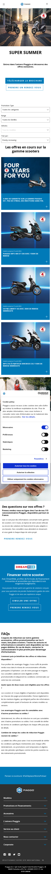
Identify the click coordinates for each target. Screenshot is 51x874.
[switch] (45, 434)
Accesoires (9, 813)
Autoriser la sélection (25, 472)
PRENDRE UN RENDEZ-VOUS (24, 87)
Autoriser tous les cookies (25, 466)
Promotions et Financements (17, 806)
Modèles (8, 798)
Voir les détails (28, 417)
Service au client (11, 829)
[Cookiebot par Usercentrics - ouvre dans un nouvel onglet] (38, 393)
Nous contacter (11, 837)
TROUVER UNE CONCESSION (19, 545)
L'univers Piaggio (12, 821)
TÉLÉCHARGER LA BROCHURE (24, 80)
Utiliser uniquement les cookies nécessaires (25, 479)
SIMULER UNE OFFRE (24, 600)
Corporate (8, 844)
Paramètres (39, 459)
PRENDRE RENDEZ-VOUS (18, 538)
